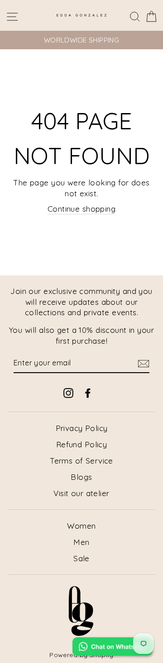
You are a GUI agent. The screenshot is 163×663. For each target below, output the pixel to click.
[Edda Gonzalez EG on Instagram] (68, 392)
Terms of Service (81, 460)
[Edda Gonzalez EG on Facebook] (88, 392)
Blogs (81, 477)
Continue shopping (81, 208)
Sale (81, 558)
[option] (81, 40)
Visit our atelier (81, 493)
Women (81, 525)
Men (81, 542)
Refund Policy (81, 444)
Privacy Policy (82, 428)
